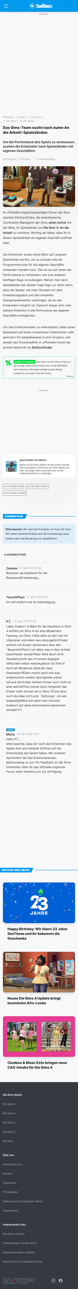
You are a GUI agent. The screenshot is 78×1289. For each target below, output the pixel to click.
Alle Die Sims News (13, 486)
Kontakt (7, 1173)
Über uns (8, 1155)
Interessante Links (14, 1224)
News (22, 117)
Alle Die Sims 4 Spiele (37, 486)
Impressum (9, 1182)
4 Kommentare (46, 159)
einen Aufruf (57, 222)
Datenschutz (10, 1210)
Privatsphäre (10, 1192)
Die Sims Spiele (12, 1094)
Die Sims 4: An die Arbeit (20, 121)
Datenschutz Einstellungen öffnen (23, 1201)
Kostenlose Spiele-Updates (19, 1252)
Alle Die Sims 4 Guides (14, 493)
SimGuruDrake (42, 347)
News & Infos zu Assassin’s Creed (23, 1261)
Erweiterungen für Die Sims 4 (20, 1243)
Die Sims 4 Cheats (13, 1233)
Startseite (8, 117)
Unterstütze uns (12, 1164)
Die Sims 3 (9, 1122)
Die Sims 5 (9, 1104)
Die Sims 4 (36, 117)
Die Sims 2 (9, 1131)
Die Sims (8, 1141)
